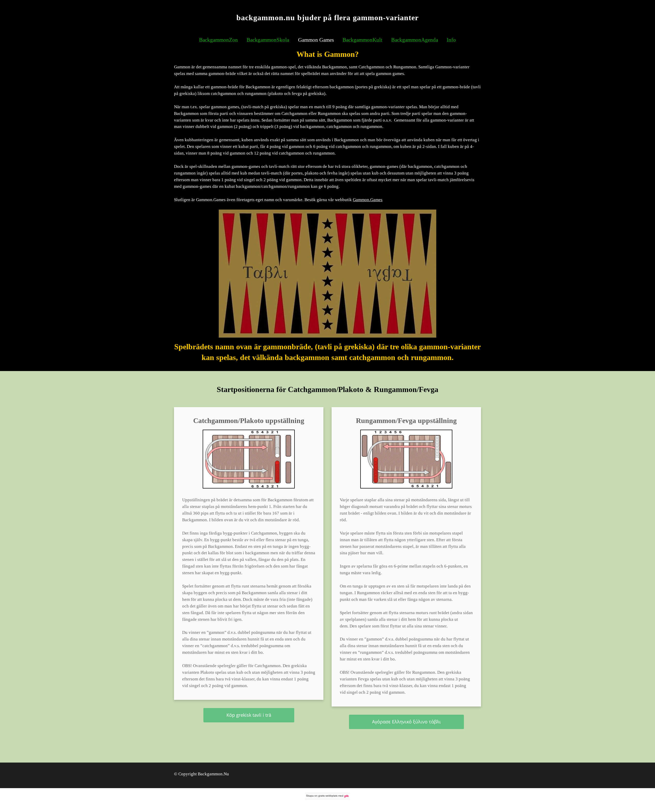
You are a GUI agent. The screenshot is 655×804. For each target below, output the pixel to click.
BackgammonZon (218, 40)
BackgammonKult (362, 40)
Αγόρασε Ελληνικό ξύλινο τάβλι (406, 722)
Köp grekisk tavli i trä (248, 715)
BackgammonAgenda (414, 40)
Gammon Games (316, 40)
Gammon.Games (368, 199)
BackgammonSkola (268, 40)
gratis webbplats (327, 795)
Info (451, 40)
